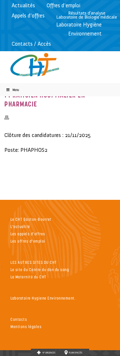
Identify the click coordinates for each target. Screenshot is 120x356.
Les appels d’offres (27, 233)
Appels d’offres (28, 15)
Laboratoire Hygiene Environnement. (43, 298)
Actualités (23, 5)
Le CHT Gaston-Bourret (31, 219)
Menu (16, 90)
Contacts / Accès (31, 43)
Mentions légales (26, 326)
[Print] (9, 117)
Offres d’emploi (63, 5)
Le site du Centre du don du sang (39, 269)
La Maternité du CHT (28, 276)
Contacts (18, 319)
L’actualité (20, 226)
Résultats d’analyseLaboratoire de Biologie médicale (86, 15)
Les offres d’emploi (27, 240)
